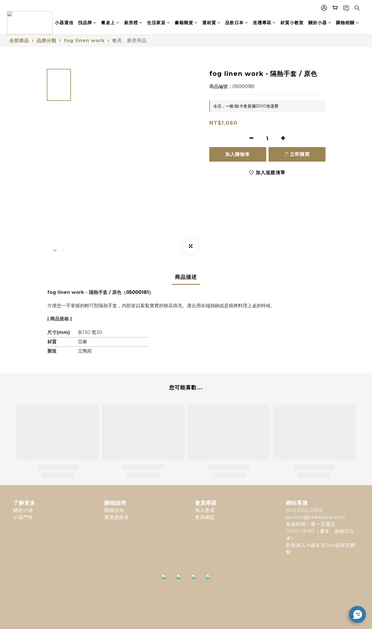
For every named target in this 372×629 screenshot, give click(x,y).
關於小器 (317, 22)
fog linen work (84, 40)
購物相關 (345, 22)
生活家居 (156, 22)
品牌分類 (46, 40)
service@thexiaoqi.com (315, 517)
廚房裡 (131, 22)
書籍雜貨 (184, 22)
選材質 (209, 22)
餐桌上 (108, 22)
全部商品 (19, 40)
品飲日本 (234, 22)
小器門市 (23, 517)
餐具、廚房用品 (129, 40)
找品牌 (85, 22)
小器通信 (64, 22)
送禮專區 (262, 22)
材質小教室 (292, 22)
